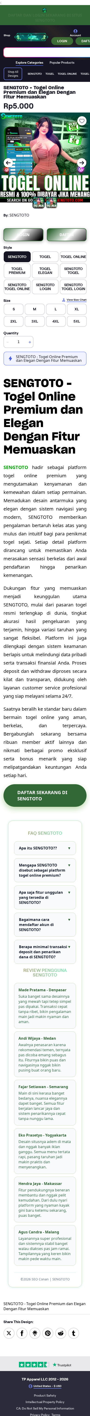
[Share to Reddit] (60, 1332)
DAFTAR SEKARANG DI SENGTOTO (42, 795)
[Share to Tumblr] (73, 1332)
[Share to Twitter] (9, 1332)
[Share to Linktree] (34, 1332)
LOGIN (62, 41)
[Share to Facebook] (21, 1332)
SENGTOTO (15, 467)
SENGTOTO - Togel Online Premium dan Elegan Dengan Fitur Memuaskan (44, 1306)
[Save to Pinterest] (47, 1332)
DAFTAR (67, 234)
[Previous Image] (8, 162)
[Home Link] (31, 37)
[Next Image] (81, 162)
